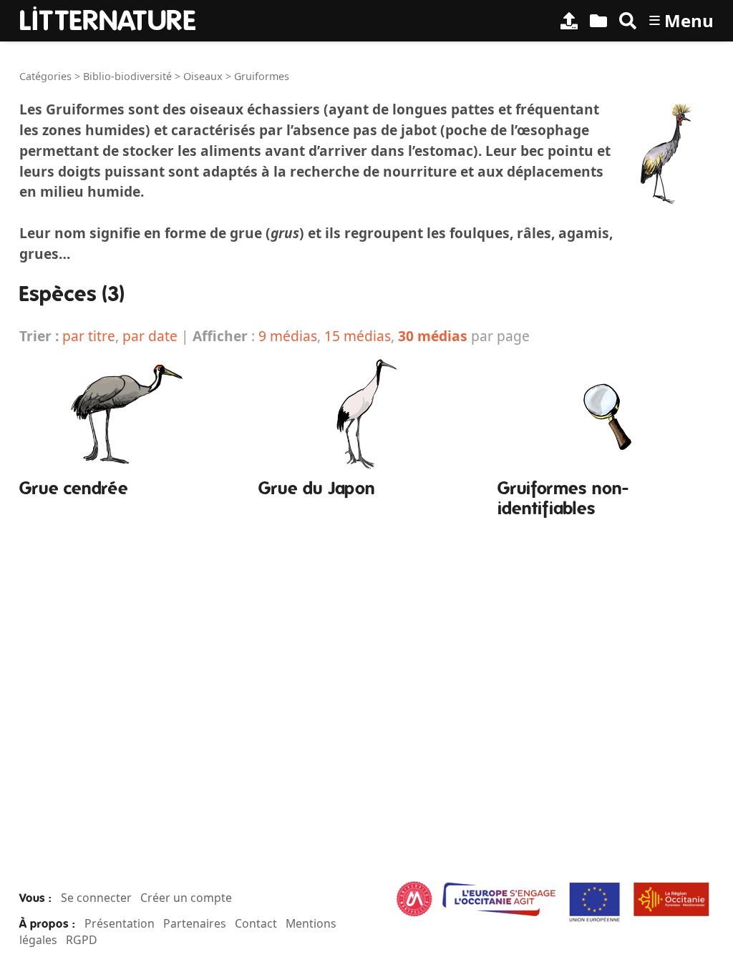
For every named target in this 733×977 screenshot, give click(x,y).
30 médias (432, 335)
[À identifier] (598, 21)
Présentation (119, 923)
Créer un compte (186, 897)
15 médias (357, 335)
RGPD (81, 940)
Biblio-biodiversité (127, 76)
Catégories (45, 76)
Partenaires (194, 923)
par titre (88, 335)
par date (150, 335)
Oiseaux (203, 76)
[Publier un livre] (569, 21)
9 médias (287, 335)
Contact (256, 923)
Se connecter (96, 897)
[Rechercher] (627, 21)
